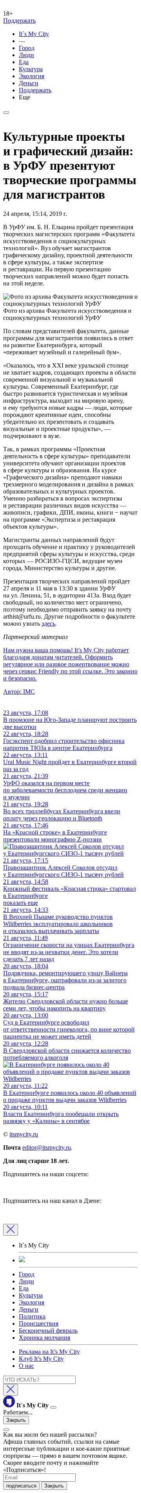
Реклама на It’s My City (49, 1351)
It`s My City (34, 34)
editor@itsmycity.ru (46, 1147)
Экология (31, 76)
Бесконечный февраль (48, 1330)
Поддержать (19, 20)
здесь (48, 623)
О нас (26, 1365)
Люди (26, 55)
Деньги (28, 83)
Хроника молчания (44, 1337)
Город (26, 48)
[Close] (10, 1230)
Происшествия (38, 1323)
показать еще (20, 902)
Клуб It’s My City (41, 1358)
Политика (32, 1316)
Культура (31, 69)
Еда (24, 62)
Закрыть (16, 1420)
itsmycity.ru (23, 1134)
